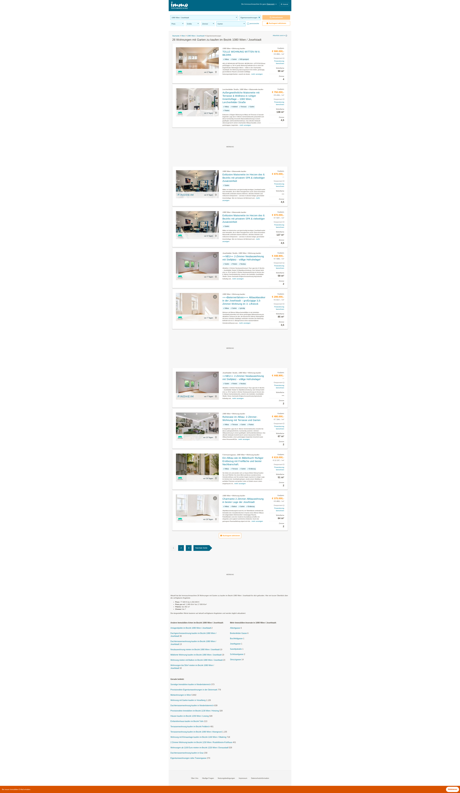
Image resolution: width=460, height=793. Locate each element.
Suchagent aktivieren (277, 23)
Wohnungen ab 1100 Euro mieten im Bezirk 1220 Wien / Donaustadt (199, 748)
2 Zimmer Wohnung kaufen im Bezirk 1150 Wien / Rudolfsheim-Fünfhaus (201, 742)
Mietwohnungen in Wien (180, 695)
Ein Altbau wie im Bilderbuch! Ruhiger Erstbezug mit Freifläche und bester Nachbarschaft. (242, 461)
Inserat (285, 4)
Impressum (243, 778)
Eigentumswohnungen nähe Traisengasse (188, 758)
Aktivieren (452, 789)
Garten (220, 24)
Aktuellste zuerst (278, 35)
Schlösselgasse (237, 654)
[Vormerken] (215, 51)
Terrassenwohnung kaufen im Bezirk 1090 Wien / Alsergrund (196, 732)
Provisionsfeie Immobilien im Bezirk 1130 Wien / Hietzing (194, 711)
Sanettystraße (236, 649)
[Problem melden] (216, 72)
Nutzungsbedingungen (226, 778)
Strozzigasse (235, 660)
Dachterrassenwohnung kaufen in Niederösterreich (192, 705)
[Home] (179, 5)
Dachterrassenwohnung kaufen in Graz (187, 753)
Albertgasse (235, 628)
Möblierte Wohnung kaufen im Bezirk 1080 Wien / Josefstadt (195, 655)
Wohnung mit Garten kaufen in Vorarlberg (188, 700)
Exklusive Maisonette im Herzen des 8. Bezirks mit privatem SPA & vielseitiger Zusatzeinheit (243, 177)
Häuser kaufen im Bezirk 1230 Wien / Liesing (189, 716)
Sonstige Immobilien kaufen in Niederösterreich (190, 684)
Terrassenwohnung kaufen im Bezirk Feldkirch (190, 727)
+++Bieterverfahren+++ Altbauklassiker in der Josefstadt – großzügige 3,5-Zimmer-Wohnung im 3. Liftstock (243, 300)
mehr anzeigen (257, 74)
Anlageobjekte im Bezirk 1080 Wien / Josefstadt (190, 628)
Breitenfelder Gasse (238, 633)
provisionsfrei (254, 23)
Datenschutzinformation (260, 778)
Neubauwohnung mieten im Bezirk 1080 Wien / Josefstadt (195, 649)
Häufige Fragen (208, 778)
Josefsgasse (235, 644)
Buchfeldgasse (236, 638)
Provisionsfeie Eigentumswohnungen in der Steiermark (193, 690)
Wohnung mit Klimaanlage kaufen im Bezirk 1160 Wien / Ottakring (198, 737)
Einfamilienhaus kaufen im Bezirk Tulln (187, 721)
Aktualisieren (277, 17)
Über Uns (194, 778)
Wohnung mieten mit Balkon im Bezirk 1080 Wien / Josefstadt (196, 660)
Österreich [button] (271, 4)
